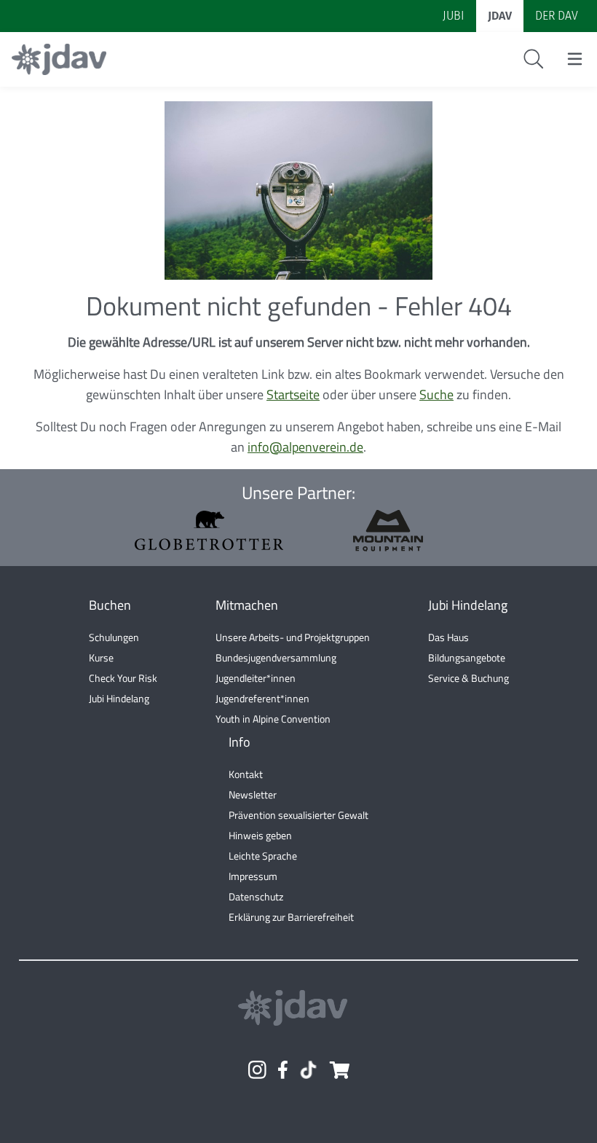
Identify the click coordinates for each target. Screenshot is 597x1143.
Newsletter (253, 794)
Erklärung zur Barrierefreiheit (291, 916)
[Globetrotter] (209, 530)
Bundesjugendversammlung (276, 657)
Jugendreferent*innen (262, 698)
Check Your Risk (123, 678)
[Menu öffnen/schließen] (575, 59)
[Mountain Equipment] (388, 530)
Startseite (293, 394)
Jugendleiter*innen (256, 678)
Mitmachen (247, 605)
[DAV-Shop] (339, 1070)
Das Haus (448, 637)
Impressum (253, 876)
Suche (436, 394)
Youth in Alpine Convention (273, 718)
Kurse (101, 657)
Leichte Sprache (263, 855)
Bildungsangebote (466, 657)
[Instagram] (257, 1070)
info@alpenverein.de (305, 447)
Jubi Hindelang (119, 698)
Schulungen (114, 637)
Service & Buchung (468, 678)
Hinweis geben (260, 835)
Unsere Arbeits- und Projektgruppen (293, 637)
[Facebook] (283, 1070)
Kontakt (246, 774)
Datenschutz (256, 896)
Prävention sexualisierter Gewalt (298, 814)
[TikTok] (308, 1070)
